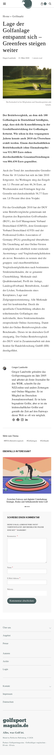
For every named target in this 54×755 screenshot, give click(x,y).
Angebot (6, 635)
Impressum (7, 694)
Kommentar (11, 536)
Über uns (7, 627)
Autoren (6, 653)
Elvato (5, 745)
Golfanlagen (32, 440)
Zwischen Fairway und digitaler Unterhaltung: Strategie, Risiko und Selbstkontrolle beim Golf (27, 500)
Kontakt (6, 686)
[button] (25, 507)
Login (5, 669)
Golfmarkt (18, 16)
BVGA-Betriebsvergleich (14, 440)
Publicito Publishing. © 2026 (21, 737)
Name (10, 567)
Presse (5, 643)
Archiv (6, 661)
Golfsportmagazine (16, 742)
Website (10, 589)
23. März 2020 (23, 58)
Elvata (12, 745)
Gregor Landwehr (9, 58)
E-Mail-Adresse (13, 578)
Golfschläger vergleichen (35, 742)
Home (6, 16)
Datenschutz (8, 702)
